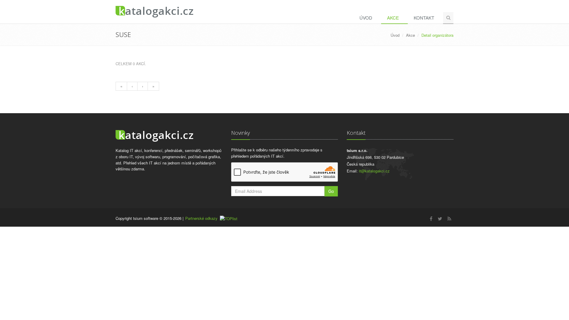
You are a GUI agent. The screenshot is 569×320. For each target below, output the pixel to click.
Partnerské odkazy (201, 218)
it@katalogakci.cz (374, 171)
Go (331, 191)
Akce (393, 18)
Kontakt (424, 18)
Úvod (365, 18)
